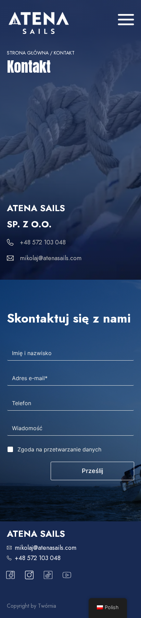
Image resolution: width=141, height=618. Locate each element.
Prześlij (92, 470)
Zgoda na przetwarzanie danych (59, 449)
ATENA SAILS (36, 533)
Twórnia (47, 606)
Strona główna (28, 52)
